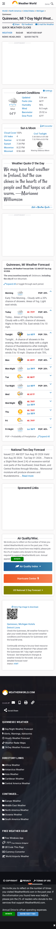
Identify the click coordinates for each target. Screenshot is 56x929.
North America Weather (16, 810)
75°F (17, 842)
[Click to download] (12, 613)
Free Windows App (13, 838)
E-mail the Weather (45, 24)
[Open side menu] (3, 3)
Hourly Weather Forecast (17, 738)
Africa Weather (12, 765)
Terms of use (43, 880)
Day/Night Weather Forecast (18, 729)
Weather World (27, 3)
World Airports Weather (17, 856)
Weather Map (34, 33)
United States (28, 11)
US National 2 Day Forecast (27, 590)
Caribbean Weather (14, 778)
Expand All (11, 284)
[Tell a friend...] (13, 702)
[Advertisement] (28, 63)
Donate (8, 914)
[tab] (28, 293)
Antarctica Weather (14, 769)
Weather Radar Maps (15, 743)
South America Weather (16, 819)
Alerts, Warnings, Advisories (18, 733)
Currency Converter (15, 851)
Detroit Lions (13, 627)
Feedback (28, 24)
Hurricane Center (27, 578)
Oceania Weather (13, 814)
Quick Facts (31, 37)
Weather (7, 33)
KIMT (16, 664)
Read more (27, 475)
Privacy (26, 880)
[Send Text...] (19, 702)
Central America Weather (17, 783)
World (4, 11)
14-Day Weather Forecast (17, 747)
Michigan (40, 11)
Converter (48, 126)
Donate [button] (17, 559)
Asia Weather (11, 774)
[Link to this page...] (33, 702)
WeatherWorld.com (21, 692)
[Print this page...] (26, 702)
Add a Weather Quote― (42, 207)
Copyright (11, 880)
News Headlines (11, 37)
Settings (48, 91)
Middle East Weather (15, 805)
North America (15, 11)
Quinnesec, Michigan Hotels (21, 624)
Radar (19, 33)
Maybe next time (28, 914)
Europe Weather (12, 801)
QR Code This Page (14, 847)
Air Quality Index (29, 566)
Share (17, 24)
